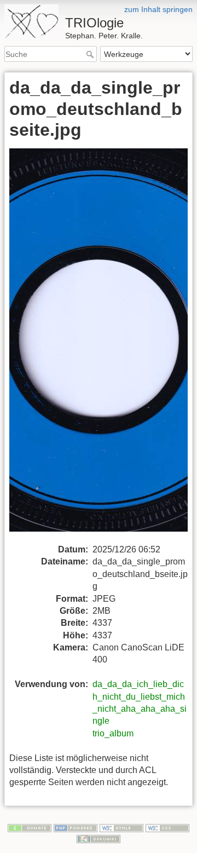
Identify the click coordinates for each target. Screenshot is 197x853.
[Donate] (29, 827)
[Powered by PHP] (75, 827)
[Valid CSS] (167, 827)
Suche (91, 54)
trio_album (113, 733)
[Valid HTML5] (121, 827)
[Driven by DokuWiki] (98, 838)
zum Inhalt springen (158, 9)
